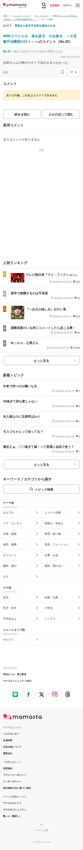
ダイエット (10, 555)
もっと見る (41, 360)
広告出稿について (12, 747)
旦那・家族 (10, 534)
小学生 (49, 608)
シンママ (50, 618)
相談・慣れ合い (54, 566)
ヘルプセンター (11, 733)
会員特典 (7, 740)
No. (7, 51)
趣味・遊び (10, 566)
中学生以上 (10, 618)
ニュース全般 (53, 512)
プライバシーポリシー (14, 775)
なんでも (8, 512)
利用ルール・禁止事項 (14, 674)
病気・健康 (10, 544)
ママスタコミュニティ (14, 809)
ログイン (67, 5)
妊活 (5, 597)
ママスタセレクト (12, 803)
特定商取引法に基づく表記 (17, 788)
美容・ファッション (57, 544)
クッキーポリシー (12, 781)
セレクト (8, 639)
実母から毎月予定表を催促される (35, 25)
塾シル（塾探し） (12, 816)
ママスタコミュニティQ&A (17, 680)
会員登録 (54, 5)
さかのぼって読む (61, 114)
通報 (5, 72)
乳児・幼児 (10, 608)
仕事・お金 (51, 555)
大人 (5, 576)
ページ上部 (41, 830)
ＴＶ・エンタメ (12, 523)
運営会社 (7, 753)
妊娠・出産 (51, 597)
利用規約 (7, 768)
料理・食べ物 (53, 534)
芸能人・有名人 (54, 523)
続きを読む (22, 114)
